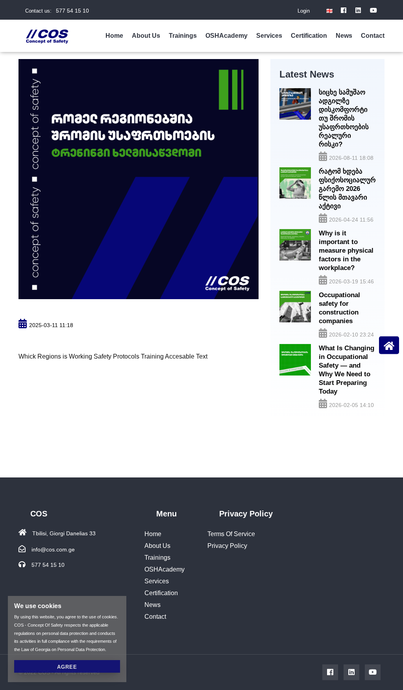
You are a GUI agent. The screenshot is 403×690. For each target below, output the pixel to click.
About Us (146, 35)
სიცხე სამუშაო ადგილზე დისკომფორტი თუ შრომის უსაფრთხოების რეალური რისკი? (344, 118)
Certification (309, 35)
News (344, 35)
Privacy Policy (227, 545)
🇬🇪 (329, 11)
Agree (67, 667)
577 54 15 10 (72, 10)
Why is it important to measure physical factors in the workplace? (346, 250)
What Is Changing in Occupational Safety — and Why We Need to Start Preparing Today (346, 369)
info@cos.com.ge (53, 549)
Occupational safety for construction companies (339, 308)
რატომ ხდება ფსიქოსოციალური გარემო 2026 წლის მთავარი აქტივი (347, 189)
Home (114, 35)
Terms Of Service (231, 534)
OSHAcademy (226, 35)
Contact (373, 35)
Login (304, 11)
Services (269, 35)
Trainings (183, 35)
